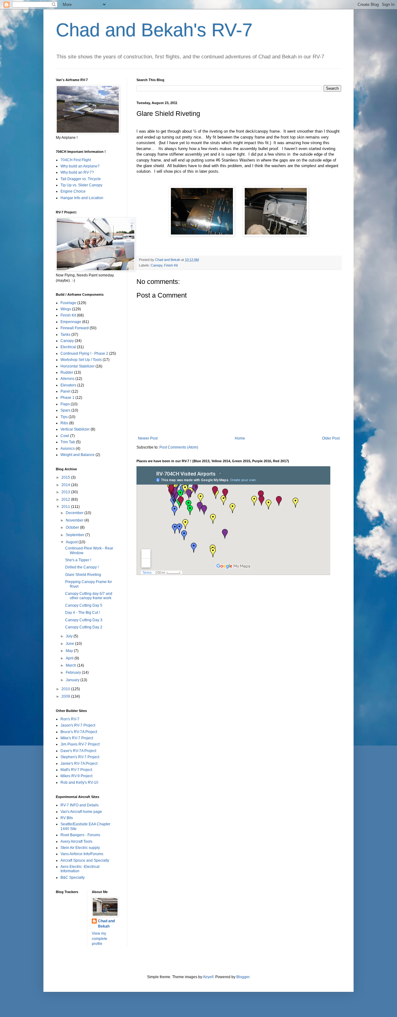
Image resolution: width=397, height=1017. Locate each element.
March (71, 665)
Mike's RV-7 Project (76, 738)
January (73, 680)
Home (240, 438)
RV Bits (66, 818)
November (75, 520)
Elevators (68, 385)
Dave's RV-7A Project (78, 751)
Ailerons (67, 378)
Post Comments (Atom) (178, 447)
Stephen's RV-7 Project (79, 757)
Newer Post (148, 438)
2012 (66, 499)
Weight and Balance (77, 455)
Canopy (156, 265)
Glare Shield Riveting (83, 574)
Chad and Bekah (106, 923)
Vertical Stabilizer (75, 429)
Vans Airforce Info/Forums (81, 854)
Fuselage (68, 303)
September (75, 535)
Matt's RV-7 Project (76, 770)
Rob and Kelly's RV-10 (79, 782)
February (74, 672)
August (72, 542)
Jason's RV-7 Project (77, 725)
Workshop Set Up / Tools (81, 360)
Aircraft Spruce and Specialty (84, 860)
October (73, 527)
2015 (66, 477)
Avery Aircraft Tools (76, 841)
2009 (66, 696)
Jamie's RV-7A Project (78, 763)
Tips (64, 417)
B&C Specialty (72, 877)
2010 (66, 689)
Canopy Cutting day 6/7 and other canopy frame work (88, 595)
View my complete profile (99, 938)
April (70, 658)
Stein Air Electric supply (80, 848)
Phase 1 (67, 397)
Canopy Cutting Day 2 (83, 627)
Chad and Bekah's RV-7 (154, 30)
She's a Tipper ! (78, 560)
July (70, 636)
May (70, 651)
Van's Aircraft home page (81, 811)
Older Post (331, 438)
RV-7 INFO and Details (79, 805)
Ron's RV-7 (69, 719)
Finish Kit (171, 265)
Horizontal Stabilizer (77, 366)
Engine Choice (73, 191)
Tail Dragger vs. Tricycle (80, 179)
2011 (66, 506)
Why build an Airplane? (80, 166)
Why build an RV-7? (77, 172)
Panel (65, 391)
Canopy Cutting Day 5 (83, 605)
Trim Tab (67, 442)
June (70, 643)
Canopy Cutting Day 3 (83, 620)
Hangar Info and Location (81, 198)
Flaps (65, 404)
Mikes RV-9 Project (76, 776)
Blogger (242, 977)
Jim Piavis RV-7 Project (80, 744)
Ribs (64, 423)
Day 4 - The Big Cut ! (82, 612)
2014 (66, 485)
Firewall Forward (74, 328)
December (75, 513)
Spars (65, 410)
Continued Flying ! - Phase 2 (84, 353)
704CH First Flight (75, 160)
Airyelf (208, 977)
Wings (65, 309)
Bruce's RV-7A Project (78, 732)
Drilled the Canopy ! (82, 567)
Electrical (68, 347)
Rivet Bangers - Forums (80, 835)
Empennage (70, 322)
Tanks (65, 334)
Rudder (66, 372)
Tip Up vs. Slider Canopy (81, 185)
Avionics (67, 448)
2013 (66, 492)
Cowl (64, 436)
